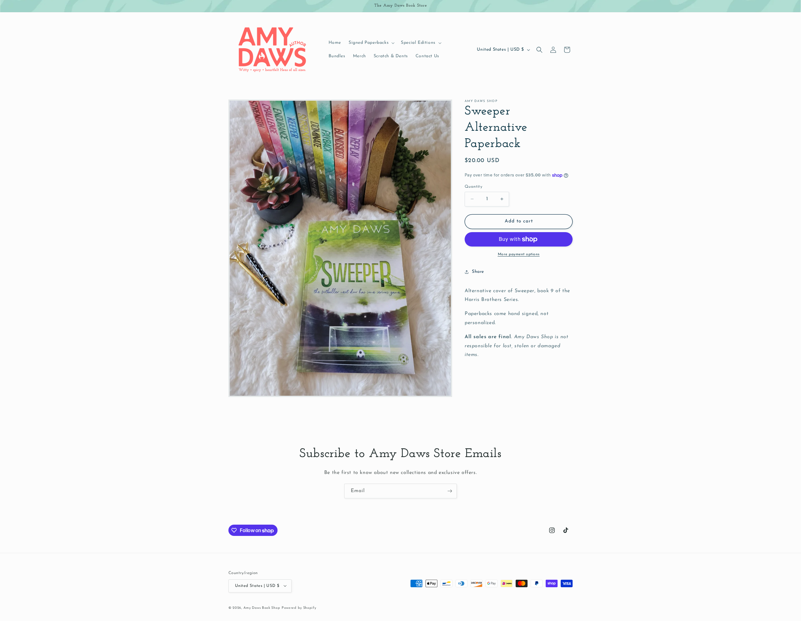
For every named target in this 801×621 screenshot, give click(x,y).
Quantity (473, 187)
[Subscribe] (450, 491)
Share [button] (478, 271)
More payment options (519, 254)
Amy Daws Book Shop (261, 607)
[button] (371, 42)
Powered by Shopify (299, 607)
